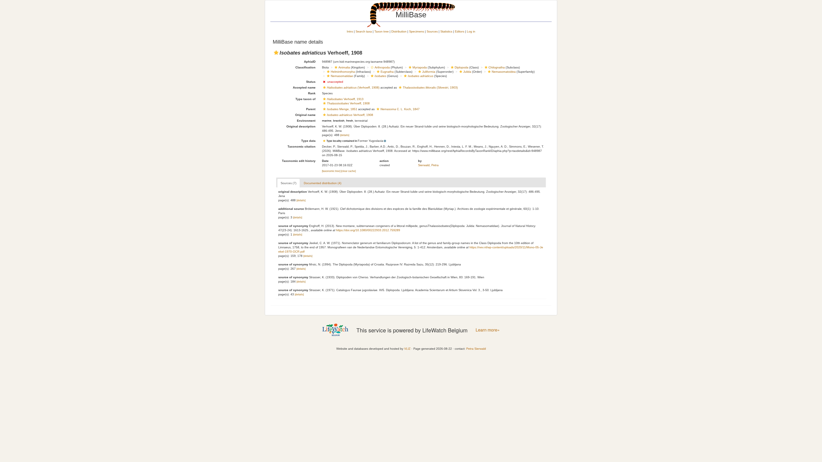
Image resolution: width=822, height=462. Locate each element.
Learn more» (488, 330)
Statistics (446, 31)
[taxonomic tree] (331, 171)
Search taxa (364, 31)
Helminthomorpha (343, 71)
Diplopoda (461, 67)
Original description (301, 126)
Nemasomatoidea (504, 71)
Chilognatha (496, 67)
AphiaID (310, 61)
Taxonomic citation (301, 146)
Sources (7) (288, 183)
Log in (471, 31)
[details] (344, 135)
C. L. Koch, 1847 (400, 109)
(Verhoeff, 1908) (353, 87)
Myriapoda (419, 67)
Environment (306, 120)
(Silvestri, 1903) (430, 87)
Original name (305, 115)
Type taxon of (305, 99)
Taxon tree (381, 31)
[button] (276, 52)
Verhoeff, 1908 (348, 103)
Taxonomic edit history (299, 161)
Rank (312, 93)
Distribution (399, 31)
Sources (432, 31)
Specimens (416, 31)
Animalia (344, 67)
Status (311, 81)
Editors (459, 31)
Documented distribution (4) (322, 183)
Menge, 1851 (342, 109)
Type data (308, 140)
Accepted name (304, 87)
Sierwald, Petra (428, 165)
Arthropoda (382, 67)
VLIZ (407, 348)
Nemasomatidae (342, 76)
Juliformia (428, 71)
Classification (305, 67)
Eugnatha (387, 71)
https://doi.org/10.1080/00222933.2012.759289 (368, 230)
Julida (467, 71)
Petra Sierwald (476, 348)
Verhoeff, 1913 (345, 99)
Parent (311, 109)
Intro (350, 31)
